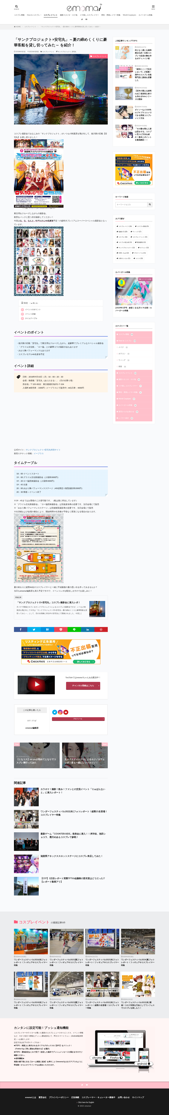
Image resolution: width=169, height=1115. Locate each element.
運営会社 (43, 1097)
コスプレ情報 (19, 15)
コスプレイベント (51, 15)
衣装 (122, 366)
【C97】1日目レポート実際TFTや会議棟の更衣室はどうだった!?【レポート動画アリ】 (73, 880)
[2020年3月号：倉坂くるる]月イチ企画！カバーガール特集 (133, 309)
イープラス (39, 454)
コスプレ (123, 237)
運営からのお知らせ (128, 412)
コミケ (139, 258)
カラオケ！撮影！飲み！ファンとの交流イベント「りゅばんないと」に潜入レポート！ (73, 791)
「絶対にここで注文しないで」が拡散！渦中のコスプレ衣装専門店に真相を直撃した (143, 74)
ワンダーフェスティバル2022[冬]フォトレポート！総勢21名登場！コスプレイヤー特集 (74, 813)
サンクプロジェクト (64, 51)
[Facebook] (20, 629)
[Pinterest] (101, 629)
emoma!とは (30, 1097)
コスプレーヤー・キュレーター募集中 (98, 1097)
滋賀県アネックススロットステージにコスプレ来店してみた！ (72, 856)
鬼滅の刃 (123, 231)
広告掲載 (75, 1097)
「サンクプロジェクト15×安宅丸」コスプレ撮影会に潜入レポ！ (48, 602)
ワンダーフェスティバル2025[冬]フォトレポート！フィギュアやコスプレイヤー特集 (102, 962)
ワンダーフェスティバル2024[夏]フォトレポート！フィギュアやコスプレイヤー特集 (138, 962)
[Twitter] (34, 629)
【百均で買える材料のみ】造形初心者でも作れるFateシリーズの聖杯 (143, 95)
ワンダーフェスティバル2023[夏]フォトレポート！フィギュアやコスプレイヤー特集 (66, 1005)
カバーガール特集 (145, 15)
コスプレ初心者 (125, 242)
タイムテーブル (29, 318)
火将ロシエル (124, 258)
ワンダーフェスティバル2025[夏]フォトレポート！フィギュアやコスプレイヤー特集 (66, 962)
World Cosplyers (126, 399)
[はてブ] (47, 629)
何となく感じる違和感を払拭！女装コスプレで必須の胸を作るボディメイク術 (143, 54)
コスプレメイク (125, 226)
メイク (123, 347)
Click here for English (86, 1102)
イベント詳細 (29, 314)
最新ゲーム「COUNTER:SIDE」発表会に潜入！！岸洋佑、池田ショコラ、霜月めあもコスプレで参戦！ (73, 835)
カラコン (144, 247)
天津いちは (124, 253)
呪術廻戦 (141, 242)
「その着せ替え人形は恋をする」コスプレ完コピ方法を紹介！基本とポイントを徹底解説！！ (143, 134)
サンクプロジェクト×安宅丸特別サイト (43, 450)
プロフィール (77, 719)
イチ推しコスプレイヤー (89, 15)
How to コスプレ (33, 15)
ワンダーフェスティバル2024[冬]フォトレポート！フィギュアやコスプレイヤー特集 (31, 1005)
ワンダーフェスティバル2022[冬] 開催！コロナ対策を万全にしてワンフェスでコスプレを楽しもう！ (138, 1005)
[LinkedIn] (87, 629)
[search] (149, 204)
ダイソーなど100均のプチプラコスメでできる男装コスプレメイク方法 (143, 114)
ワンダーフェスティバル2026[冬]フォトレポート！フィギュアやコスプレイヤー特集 (31, 962)
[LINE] (74, 629)
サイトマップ (138, 1097)
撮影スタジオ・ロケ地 (68, 15)
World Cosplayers (129, 15)
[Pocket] (61, 629)
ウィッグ (137, 231)
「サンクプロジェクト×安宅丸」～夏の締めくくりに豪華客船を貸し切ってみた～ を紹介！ (70, 26)
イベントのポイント (31, 309)
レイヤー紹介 (126, 418)
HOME (18, 27)
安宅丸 (74, 51)
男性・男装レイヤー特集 (110, 15)
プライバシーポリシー (59, 1097)
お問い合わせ (124, 1097)
